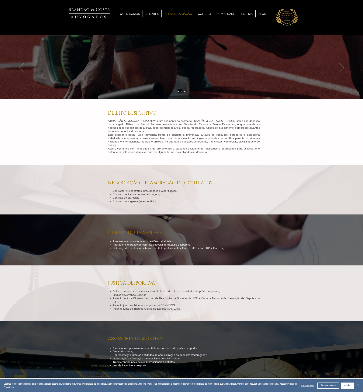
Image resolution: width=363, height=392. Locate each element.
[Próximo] (341, 68)
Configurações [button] (307, 385)
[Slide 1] (184, 91)
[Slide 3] (181, 91)
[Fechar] (358, 385)
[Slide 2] (178, 91)
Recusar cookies (328, 385)
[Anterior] (21, 68)
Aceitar (347, 385)
